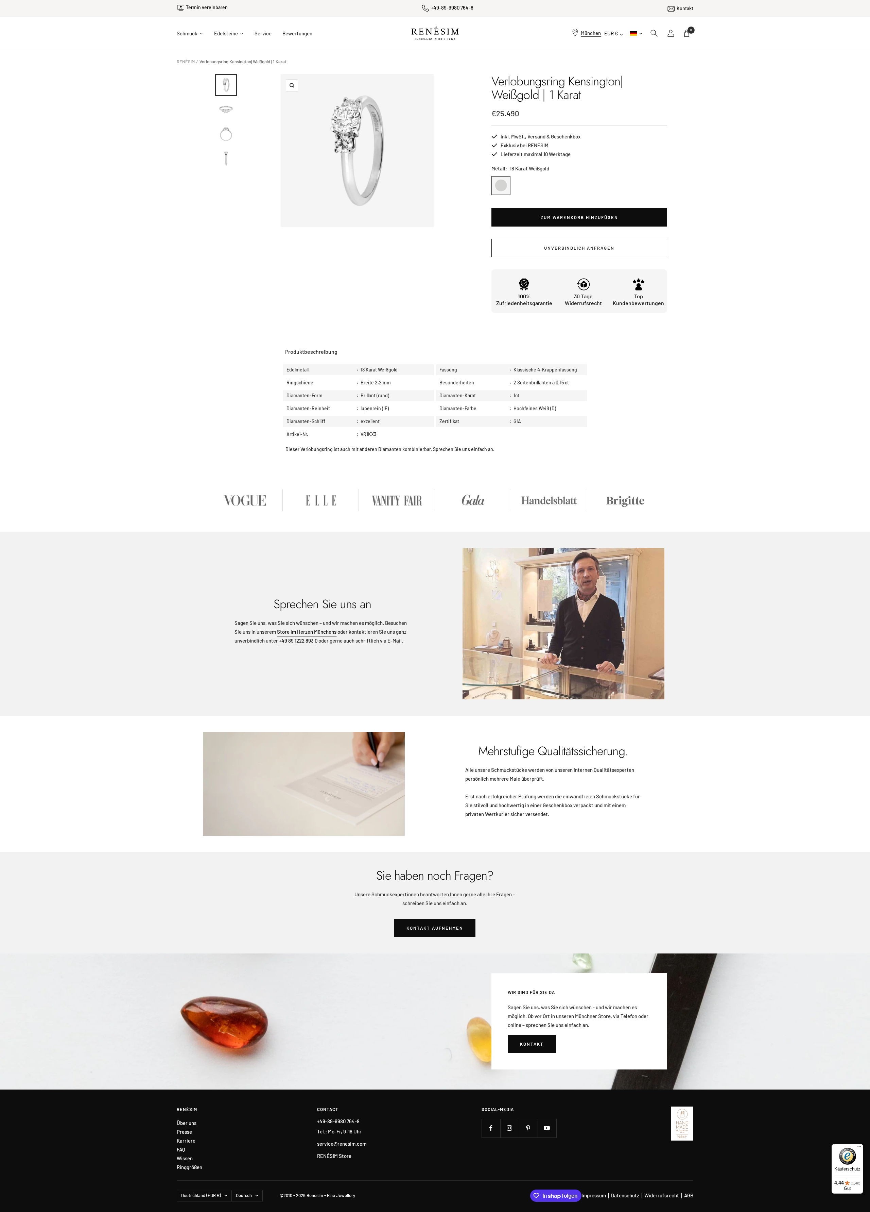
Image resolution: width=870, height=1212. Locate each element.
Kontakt (685, 8)
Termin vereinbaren (207, 7)
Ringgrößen (189, 1167)
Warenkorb (691, 30)
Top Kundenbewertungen (638, 299)
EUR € (611, 33)
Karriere (186, 1140)
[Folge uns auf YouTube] (547, 1128)
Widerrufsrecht (661, 1195)
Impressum (593, 1195)
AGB (688, 1195)
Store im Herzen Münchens (306, 632)
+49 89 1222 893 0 (298, 640)
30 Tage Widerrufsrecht (583, 299)
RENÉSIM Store (334, 1156)
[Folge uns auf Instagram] (509, 1128)
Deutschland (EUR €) (201, 1195)
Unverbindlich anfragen (579, 248)
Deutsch (635, 33)
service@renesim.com (341, 1144)
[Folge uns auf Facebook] (491, 1128)
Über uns (186, 1123)
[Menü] (859, 1148)
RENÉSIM (186, 61)
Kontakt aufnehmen (434, 928)
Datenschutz (625, 1195)
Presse (184, 1131)
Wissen (185, 1158)
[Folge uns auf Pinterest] (528, 1128)
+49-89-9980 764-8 (452, 7)
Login (671, 33)
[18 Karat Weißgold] (500, 185)
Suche (654, 33)
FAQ (181, 1149)
